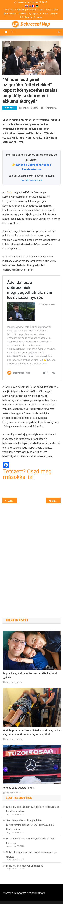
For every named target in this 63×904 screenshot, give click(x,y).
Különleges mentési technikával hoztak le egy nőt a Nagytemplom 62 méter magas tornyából (32, 732)
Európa (48, 10)
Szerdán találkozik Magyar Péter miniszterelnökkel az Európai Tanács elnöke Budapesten (30, 825)
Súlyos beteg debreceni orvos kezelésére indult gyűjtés (30, 675)
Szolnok (38, 17)
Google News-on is (31, 180)
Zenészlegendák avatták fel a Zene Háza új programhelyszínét (12, 500)
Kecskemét (10, 13)
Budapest (19, 10)
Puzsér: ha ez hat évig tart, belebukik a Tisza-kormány (31, 841)
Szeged (54, 13)
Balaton (8, 10)
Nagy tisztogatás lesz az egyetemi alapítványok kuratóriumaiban (32, 809)
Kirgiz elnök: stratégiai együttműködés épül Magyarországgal (55, 500)
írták (9, 192)
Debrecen (31, 10)
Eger (40, 10)
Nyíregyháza (35, 13)
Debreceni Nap (35, 24)
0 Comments (50, 108)
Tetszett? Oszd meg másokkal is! (27, 474)
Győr (56, 10)
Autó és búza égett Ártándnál (19, 787)
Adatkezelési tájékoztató (31, 893)
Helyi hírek (10, 107)
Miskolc (22, 13)
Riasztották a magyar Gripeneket (24, 865)
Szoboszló (27, 17)
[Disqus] (31, 554)
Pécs (45, 13)
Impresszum (10, 893)
